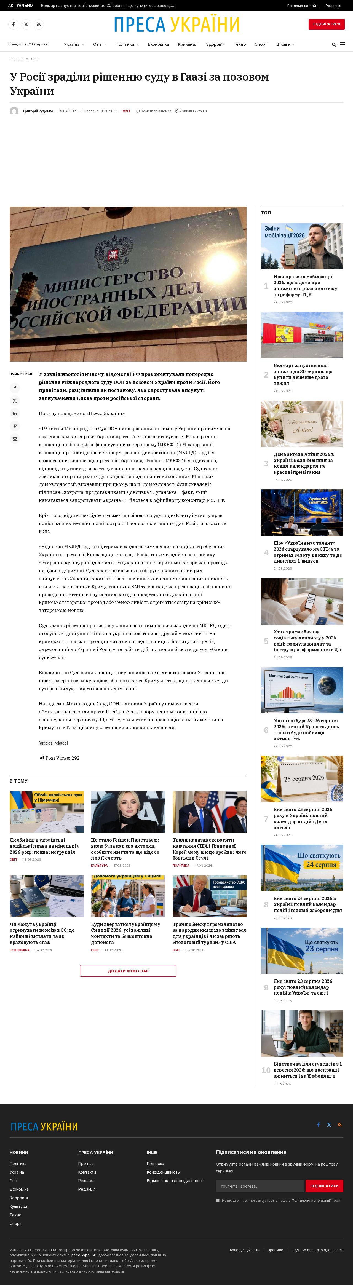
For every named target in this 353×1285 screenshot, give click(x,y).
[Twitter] (15, 400)
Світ (97, 44)
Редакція (333, 5)
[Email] (15, 438)
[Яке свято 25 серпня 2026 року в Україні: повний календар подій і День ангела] (302, 779)
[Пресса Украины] (176, 24)
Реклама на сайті (303, 5)
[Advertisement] (176, 157)
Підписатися (326, 24)
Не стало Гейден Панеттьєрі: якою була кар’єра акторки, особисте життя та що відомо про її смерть (125, 849)
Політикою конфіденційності (316, 1200)
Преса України (82, 1255)
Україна (72, 44)
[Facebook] (15, 388)
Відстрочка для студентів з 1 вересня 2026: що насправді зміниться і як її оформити (308, 1070)
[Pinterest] (15, 426)
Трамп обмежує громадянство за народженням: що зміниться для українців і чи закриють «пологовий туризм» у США (209, 933)
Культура (99, 866)
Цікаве (283, 44)
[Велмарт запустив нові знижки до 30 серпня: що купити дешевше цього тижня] (302, 335)
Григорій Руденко (38, 111)
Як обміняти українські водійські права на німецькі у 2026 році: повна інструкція (44, 846)
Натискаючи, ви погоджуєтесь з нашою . (281, 1200)
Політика (125, 44)
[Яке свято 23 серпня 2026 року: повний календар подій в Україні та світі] (302, 951)
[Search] (334, 44)
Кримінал (187, 44)
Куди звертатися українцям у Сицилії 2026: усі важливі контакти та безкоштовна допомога (125, 933)
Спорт (261, 44)
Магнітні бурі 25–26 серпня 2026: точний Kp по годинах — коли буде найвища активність (307, 729)
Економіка (158, 44)
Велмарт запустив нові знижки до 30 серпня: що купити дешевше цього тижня (110, 5)
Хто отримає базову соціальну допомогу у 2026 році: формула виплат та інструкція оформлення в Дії (307, 640)
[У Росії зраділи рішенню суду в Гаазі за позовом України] (128, 284)
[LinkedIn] (15, 413)
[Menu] (342, 44)
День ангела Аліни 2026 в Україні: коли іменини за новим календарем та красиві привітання (304, 463)
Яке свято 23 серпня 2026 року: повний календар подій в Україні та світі (303, 987)
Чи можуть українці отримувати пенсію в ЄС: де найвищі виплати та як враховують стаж (42, 933)
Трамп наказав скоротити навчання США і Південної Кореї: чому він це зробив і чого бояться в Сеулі (210, 849)
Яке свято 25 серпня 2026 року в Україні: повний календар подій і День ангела (303, 818)
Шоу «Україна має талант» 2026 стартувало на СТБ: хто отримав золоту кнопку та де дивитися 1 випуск (308, 552)
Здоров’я (215, 44)
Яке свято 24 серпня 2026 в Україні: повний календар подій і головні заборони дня (308, 904)
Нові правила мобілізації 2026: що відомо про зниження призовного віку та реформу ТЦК (305, 285)
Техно (240, 44)
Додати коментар (128, 971)
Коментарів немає (156, 111)
